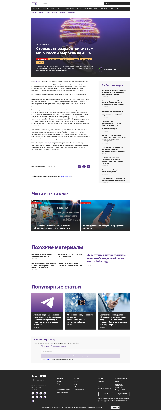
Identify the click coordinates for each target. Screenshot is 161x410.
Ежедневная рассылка (59, 346)
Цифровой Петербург (106, 9)
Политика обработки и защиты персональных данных (121, 380)
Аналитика (62, 12)
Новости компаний (62, 392)
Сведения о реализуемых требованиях (119, 386)
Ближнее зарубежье (79, 389)
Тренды (79, 9)
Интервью (41, 12)
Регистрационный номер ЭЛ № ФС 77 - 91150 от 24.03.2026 (39, 387)
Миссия (100, 378)
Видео (48, 12)
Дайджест (46, 346)
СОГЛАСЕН (115, 407)
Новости (33, 12)
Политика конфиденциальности (104, 387)
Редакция (101, 381)
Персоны (45, 9)
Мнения (54, 12)
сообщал (48, 143)
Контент (60, 9)
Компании (36, 9)
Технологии (88, 9)
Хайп (96, 9)
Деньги (53, 9)
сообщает (37, 81)
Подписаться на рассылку (80, 356)
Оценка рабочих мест (104, 384)
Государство (70, 9)
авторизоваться (66, 176)
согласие (48, 359)
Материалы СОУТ (120, 390)
